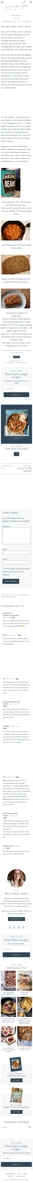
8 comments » (27, 21)
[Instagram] (10, 927)
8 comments (9, 362)
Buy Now (16, 1080)
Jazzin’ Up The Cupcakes (25, 468)
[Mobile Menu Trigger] (2, 3)
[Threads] (23, 927)
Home (13, 15)
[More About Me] (16, 878)
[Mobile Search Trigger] (30, 3)
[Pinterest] (19, 927)
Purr (26, 1180)
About (25, 1174)
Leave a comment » (21, 362)
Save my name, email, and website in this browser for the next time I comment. (16, 571)
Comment (6, 526)
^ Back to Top (10, 1174)
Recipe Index (20, 1176)
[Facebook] (14, 927)
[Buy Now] (16, 1064)
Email (5, 559)
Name (5, 549)
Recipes (18, 15)
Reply (13, 617)
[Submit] (29, 1127)
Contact (11, 1176)
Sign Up (15, 395)
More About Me (16, 919)
